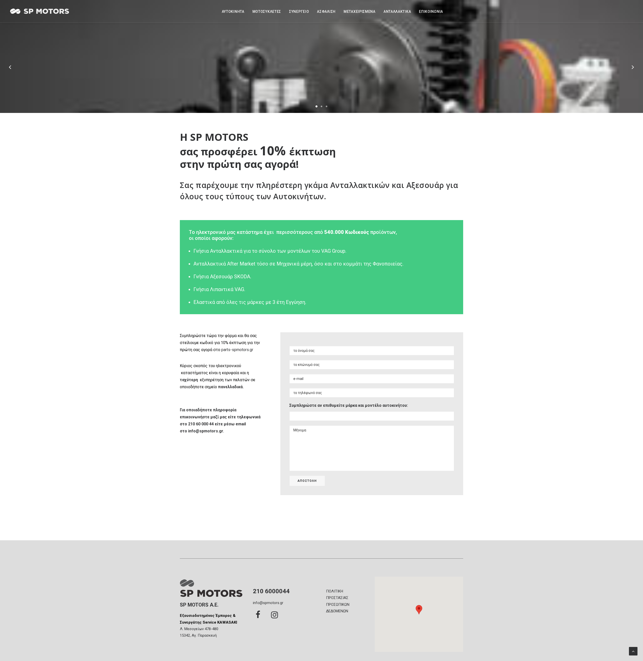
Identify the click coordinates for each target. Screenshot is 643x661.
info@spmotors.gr (205, 431)
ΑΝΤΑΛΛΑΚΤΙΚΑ (397, 12)
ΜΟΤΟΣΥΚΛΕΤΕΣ (266, 12)
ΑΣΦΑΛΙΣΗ (326, 12)
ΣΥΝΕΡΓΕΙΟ (299, 12)
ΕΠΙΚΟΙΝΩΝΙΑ (431, 12)
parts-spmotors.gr (236, 349)
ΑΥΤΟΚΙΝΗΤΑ (233, 12)
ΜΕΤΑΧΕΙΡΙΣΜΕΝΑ (360, 12)
